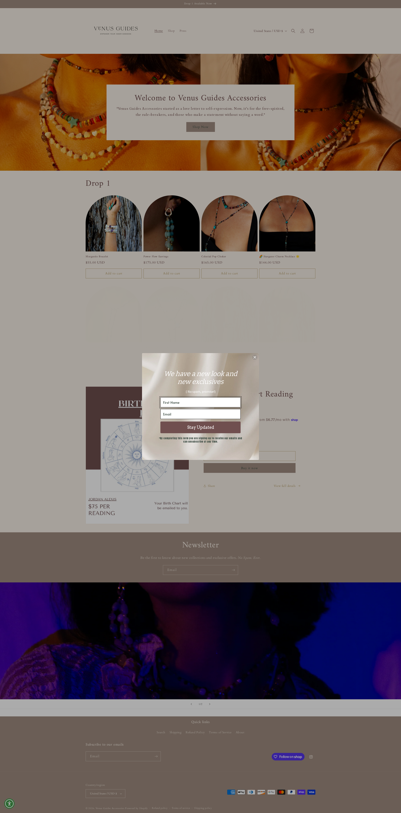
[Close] (254, 357)
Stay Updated (200, 427)
